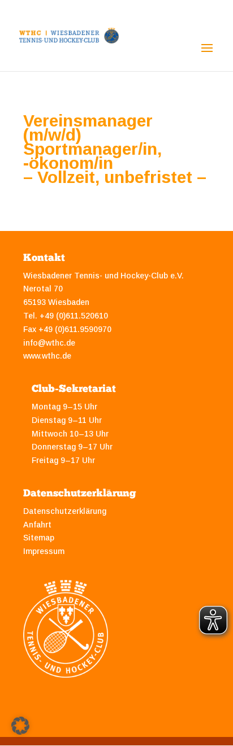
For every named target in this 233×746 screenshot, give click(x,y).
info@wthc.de (49, 342)
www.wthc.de (47, 355)
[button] (20, 725)
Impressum (43, 551)
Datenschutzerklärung (64, 511)
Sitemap (38, 537)
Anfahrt (37, 524)
